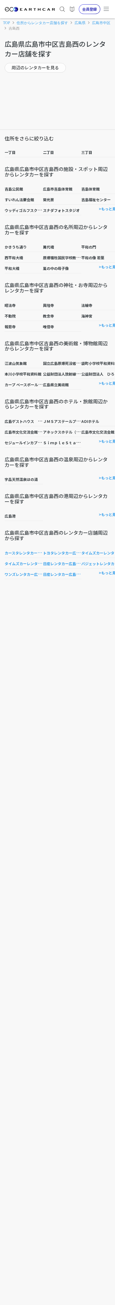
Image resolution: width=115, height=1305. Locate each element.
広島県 (80, 23)
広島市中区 (101, 23)
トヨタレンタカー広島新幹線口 (68, 552)
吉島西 (14, 28)
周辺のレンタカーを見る (35, 67)
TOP (6, 23)
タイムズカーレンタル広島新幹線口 (34, 563)
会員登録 (89, 9)
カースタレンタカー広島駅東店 (30, 552)
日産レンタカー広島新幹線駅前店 (70, 563)
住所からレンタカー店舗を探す (42, 23)
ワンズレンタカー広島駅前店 (28, 574)
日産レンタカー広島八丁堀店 (67, 574)
